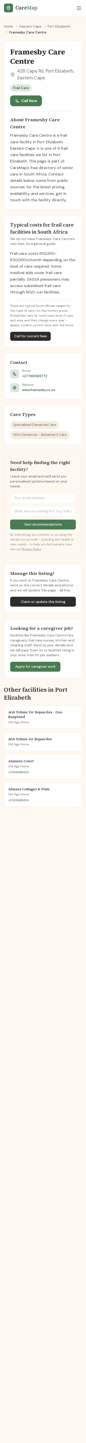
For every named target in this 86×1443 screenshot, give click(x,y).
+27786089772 (34, 376)
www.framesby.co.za (38, 390)
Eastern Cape (30, 26)
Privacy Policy (31, 549)
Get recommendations (43, 524)
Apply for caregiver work (35, 666)
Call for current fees (30, 336)
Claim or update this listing (43, 601)
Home (8, 26)
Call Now (29, 100)
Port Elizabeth (59, 26)
